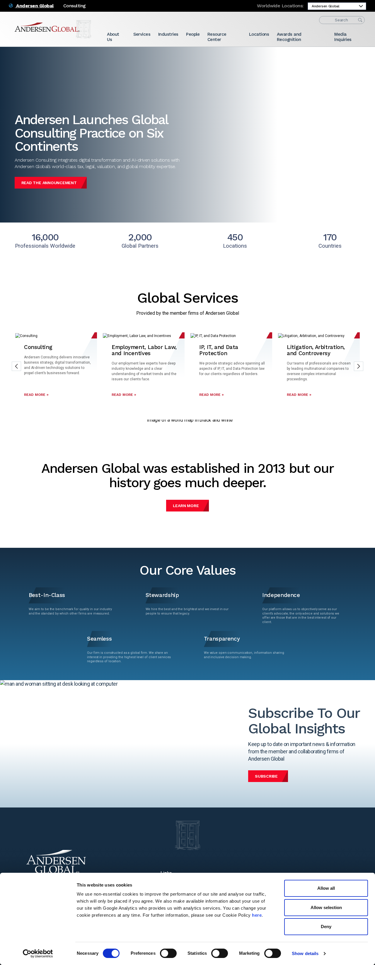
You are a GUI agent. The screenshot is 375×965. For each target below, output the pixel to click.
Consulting (74, 5)
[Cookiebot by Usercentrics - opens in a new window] (38, 953)
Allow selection (326, 907)
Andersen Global (34, 5)
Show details (305, 953)
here (257, 915)
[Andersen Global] (53, 29)
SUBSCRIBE (266, 776)
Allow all (326, 888)
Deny (326, 926)
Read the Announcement (49, 182)
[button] (16, 366)
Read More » (36, 395)
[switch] (168, 953)
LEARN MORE (186, 505)
